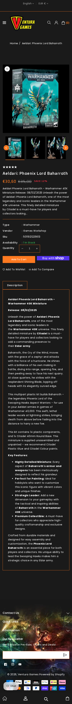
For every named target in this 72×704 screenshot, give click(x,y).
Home (14, 43)
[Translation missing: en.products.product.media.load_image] (14, 148)
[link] (5, 699)
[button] (50, 22)
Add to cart (19, 259)
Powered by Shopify (52, 674)
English (27, 3)
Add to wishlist (16, 269)
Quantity (8, 248)
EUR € (42, 3)
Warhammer (31, 225)
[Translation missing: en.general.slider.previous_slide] (6, 147)
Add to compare (43, 269)
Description (15, 285)
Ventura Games (28, 674)
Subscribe (65, 655)
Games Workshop (34, 231)
